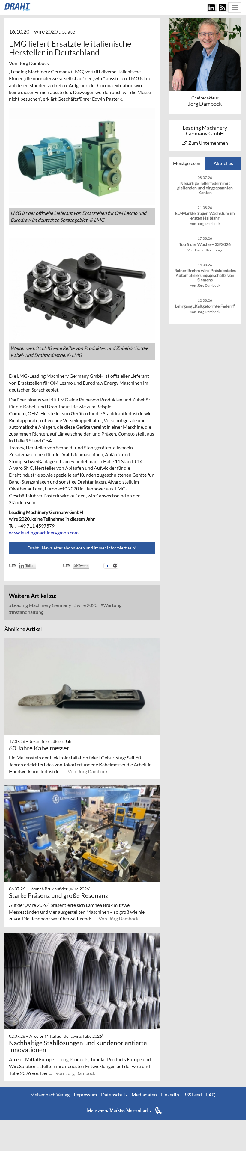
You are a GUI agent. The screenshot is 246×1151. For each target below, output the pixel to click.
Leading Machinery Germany (41, 605)
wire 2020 (87, 605)
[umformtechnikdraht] (18, 7)
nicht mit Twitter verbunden (66, 565)
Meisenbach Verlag (50, 1094)
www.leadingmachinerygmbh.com (44, 532)
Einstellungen (114, 566)
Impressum (85, 1094)
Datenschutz (114, 1094)
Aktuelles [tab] (223, 163)
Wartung (112, 605)
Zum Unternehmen (208, 143)
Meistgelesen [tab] (186, 163)
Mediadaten (144, 1094)
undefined (12, 565)
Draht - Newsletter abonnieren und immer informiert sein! (82, 547)
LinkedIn (170, 1094)
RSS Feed (192, 1094)
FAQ (211, 1094)
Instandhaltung (27, 612)
